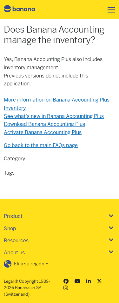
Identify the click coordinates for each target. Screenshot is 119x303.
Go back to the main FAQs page (41, 145)
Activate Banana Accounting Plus (43, 132)
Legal (9, 281)
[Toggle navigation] (109, 10)
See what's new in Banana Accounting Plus (54, 116)
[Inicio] (25, 10)
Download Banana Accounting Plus (44, 124)
